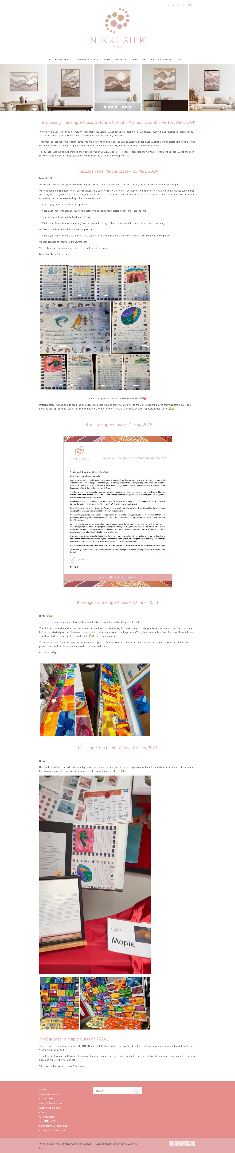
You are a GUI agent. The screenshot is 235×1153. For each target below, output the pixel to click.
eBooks (43, 1112)
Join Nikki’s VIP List (49, 1121)
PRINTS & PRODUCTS (115, 59)
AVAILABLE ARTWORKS (59, 59)
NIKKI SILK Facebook (166, 4)
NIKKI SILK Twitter (171, 4)
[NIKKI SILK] (117, 29)
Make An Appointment (51, 1103)
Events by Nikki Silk (49, 1093)
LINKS (179, 59)
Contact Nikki (46, 1098)
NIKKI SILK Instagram (187, 4)
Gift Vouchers (46, 1116)
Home (42, 1089)
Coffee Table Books (50, 1107)
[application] (95, 875)
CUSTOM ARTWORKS (87, 59)
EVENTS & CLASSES (161, 59)
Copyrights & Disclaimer (52, 1130)
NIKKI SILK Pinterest (176, 4)
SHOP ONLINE (138, 59)
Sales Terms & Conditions (53, 1125)
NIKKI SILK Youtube (182, 4)
